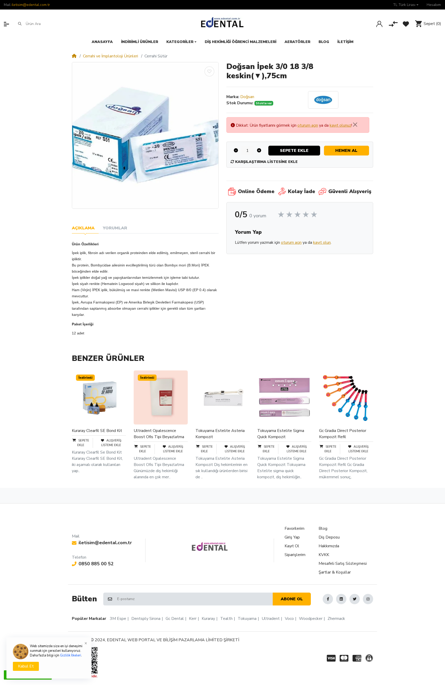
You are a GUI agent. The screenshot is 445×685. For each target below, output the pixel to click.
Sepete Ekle (294, 150)
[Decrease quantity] (235, 150)
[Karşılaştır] (393, 24)
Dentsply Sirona (145, 618)
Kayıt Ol (292, 546)
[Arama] (19, 24)
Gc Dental (175, 618)
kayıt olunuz (340, 125)
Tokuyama (247, 618)
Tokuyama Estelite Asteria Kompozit (220, 434)
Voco (289, 618)
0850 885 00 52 (96, 564)
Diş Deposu (329, 537)
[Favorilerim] (406, 24)
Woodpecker (310, 618)
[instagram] (368, 599)
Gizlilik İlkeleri (70, 655)
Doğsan (247, 97)
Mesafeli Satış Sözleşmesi (343, 563)
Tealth (226, 618)
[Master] (344, 658)
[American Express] (356, 658)
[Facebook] (328, 599)
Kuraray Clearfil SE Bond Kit (97, 430)
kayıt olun (322, 242)
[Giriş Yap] (379, 24)
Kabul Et (26, 666)
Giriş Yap (292, 537)
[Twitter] (354, 599)
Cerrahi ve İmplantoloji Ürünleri (110, 56)
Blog (323, 528)
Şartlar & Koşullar (335, 572)
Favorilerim (294, 528)
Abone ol (292, 599)
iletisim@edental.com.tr (31, 4)
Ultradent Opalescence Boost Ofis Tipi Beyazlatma (159, 434)
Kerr (192, 618)
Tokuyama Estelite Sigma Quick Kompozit (280, 434)
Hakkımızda (329, 546)
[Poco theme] (209, 546)
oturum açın (307, 125)
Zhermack (336, 618)
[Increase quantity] (259, 150)
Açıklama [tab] (83, 228)
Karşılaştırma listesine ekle (266, 161)
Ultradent (271, 618)
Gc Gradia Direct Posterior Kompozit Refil (342, 434)
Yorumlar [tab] (115, 228)
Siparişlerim (295, 555)
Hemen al (346, 150)
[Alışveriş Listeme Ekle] (209, 71)
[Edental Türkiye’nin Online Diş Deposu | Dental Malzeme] (222, 24)
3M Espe (118, 618)
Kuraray (208, 618)
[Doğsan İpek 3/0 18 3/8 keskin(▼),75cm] (145, 135)
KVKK (324, 555)
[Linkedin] (341, 599)
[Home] (74, 56)
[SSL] (370, 658)
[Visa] (330, 658)
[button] (406, 5)
